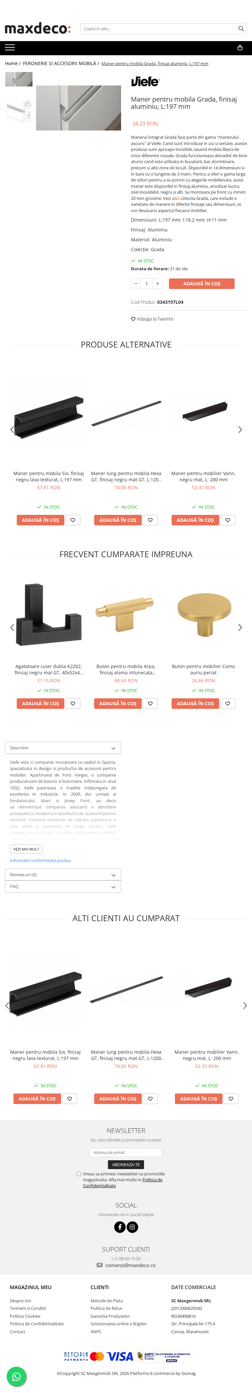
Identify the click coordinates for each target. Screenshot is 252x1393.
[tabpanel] (78, 107)
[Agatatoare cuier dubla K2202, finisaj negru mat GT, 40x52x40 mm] (48, 615)
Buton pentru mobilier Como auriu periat (203, 669)
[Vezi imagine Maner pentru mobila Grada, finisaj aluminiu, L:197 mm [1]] (18, 111)
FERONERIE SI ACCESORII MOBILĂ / (61, 63)
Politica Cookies (25, 1316)
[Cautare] (241, 28)
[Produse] (10, 49)
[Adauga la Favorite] (72, 520)
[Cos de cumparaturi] (240, 47)
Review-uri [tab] (23, 874)
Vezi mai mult (26, 849)
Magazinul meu (31, 1287)
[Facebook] (120, 1227)
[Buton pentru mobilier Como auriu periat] (203, 615)
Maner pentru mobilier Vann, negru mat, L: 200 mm (203, 476)
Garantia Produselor (110, 1316)
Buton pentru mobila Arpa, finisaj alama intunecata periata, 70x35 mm (126, 669)
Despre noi (20, 1301)
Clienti (100, 1287)
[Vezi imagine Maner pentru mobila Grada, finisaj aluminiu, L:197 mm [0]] (18, 79)
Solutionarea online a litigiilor (119, 1324)
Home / (13, 63)
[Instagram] (132, 1227)
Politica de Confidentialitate (37, 1324)
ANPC (96, 1331)
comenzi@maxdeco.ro (130, 1265)
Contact (17, 1331)
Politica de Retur (106, 1308)
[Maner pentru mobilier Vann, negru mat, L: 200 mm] (203, 413)
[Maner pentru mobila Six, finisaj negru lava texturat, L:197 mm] (48, 413)
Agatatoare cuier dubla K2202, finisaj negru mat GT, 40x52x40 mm (48, 669)
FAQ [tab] (14, 886)
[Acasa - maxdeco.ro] (38, 28)
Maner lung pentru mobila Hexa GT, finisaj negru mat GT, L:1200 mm (126, 476)
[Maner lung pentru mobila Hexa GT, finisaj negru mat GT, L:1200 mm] (126, 414)
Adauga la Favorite (155, 319)
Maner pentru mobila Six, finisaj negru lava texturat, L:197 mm (48, 476)
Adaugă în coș (201, 283)
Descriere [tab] (19, 748)
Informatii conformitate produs (40, 860)
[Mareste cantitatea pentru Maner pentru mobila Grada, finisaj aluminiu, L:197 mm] (157, 283)
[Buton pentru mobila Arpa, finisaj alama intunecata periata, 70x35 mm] (126, 615)
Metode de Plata (107, 1301)
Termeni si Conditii (28, 1308)
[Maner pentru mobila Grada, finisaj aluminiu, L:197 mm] (78, 107)
